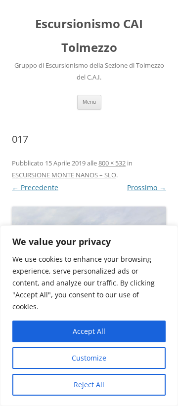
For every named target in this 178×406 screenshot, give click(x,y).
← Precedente (35, 187)
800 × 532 (112, 163)
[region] (89, 315)
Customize (89, 358)
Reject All (89, 384)
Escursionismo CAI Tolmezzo (89, 35)
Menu (89, 102)
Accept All (89, 331)
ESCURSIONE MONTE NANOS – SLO (64, 174)
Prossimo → (146, 187)
